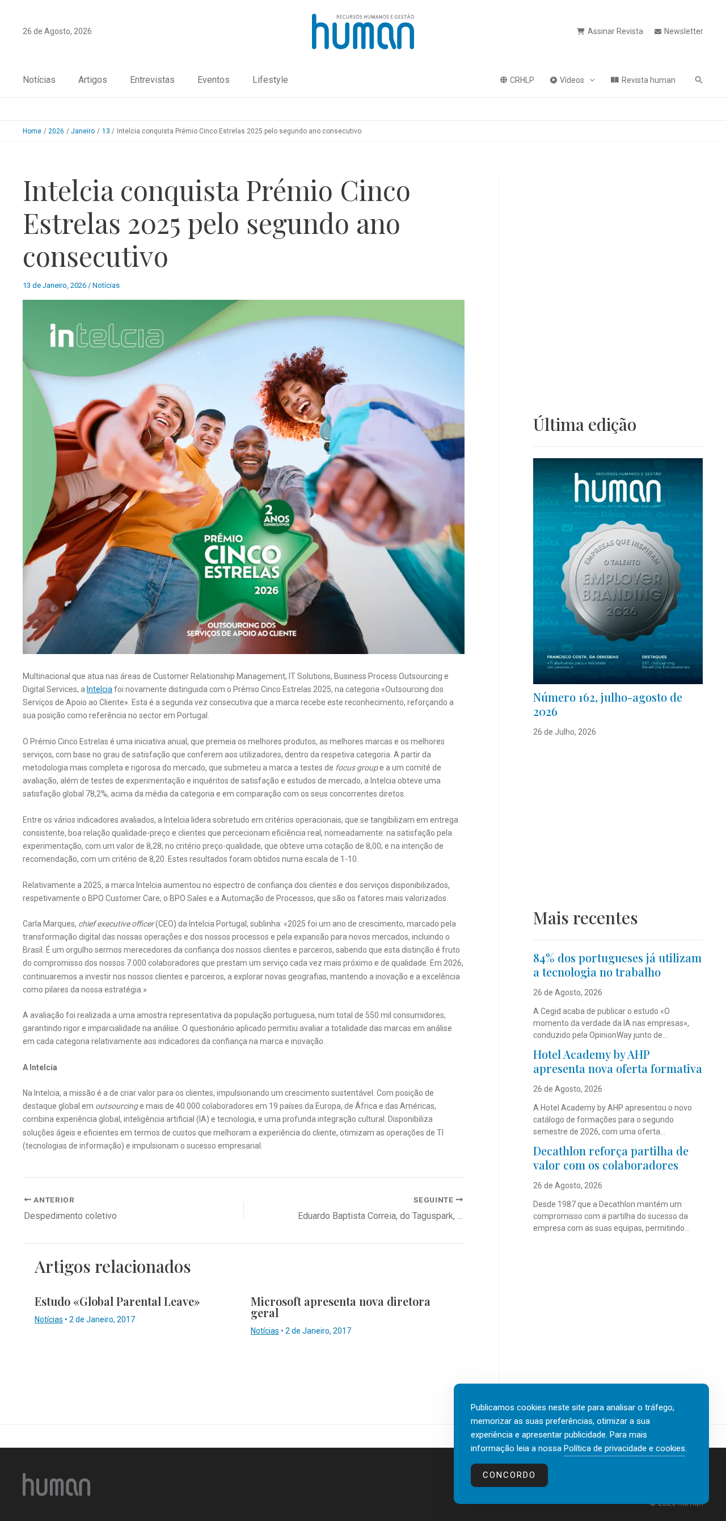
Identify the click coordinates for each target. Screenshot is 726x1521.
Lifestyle (270, 79)
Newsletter (683, 31)
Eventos (213, 79)
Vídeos (572, 80)
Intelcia (99, 689)
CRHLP (522, 80)
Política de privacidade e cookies (624, 1448)
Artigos (92, 79)
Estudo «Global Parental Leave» (117, 1301)
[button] (589, 80)
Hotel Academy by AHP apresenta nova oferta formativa (617, 1061)
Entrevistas (152, 79)
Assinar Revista (615, 31)
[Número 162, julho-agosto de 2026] (618, 571)
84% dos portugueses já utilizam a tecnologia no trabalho (617, 964)
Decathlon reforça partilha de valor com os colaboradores (611, 1157)
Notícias (39, 79)
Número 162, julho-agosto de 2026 (607, 704)
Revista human (649, 80)
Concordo (509, 1475)
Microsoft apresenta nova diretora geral (340, 1306)
